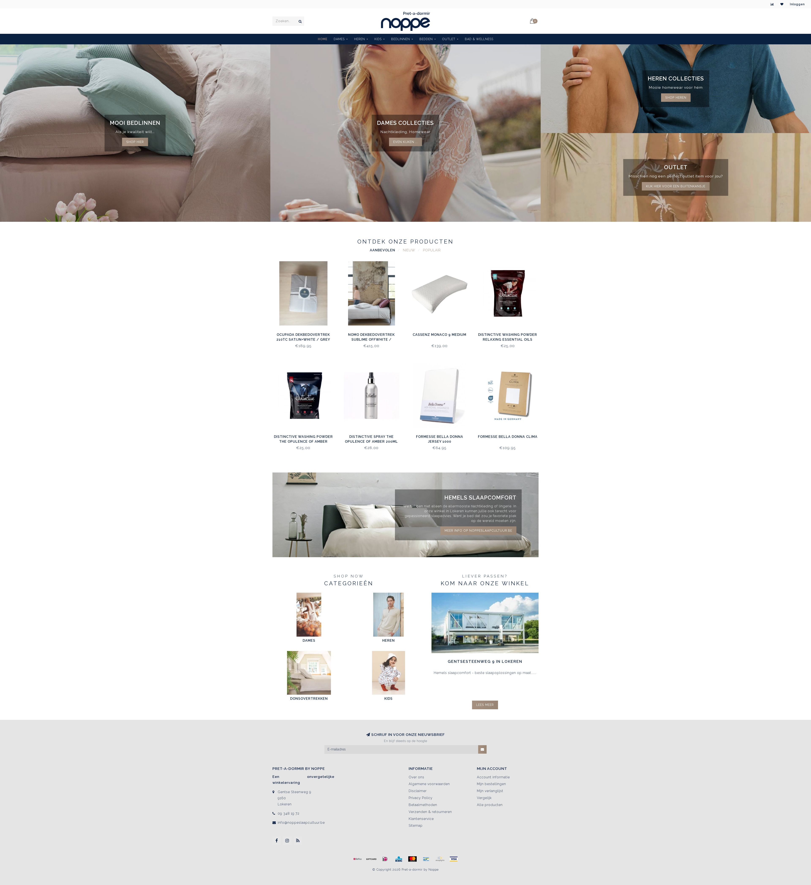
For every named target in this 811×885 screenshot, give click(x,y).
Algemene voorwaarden (429, 784)
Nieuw (409, 250)
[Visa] (453, 859)
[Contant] (371, 859)
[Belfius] (357, 859)
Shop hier (135, 142)
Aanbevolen (382, 250)
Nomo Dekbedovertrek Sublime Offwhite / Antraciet (371, 339)
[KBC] (398, 859)
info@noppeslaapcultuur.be (301, 823)
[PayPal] (440, 859)
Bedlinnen (400, 39)
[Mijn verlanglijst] (782, 4)
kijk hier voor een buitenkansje (675, 186)
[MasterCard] (412, 859)
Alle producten (490, 805)
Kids (378, 39)
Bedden (426, 39)
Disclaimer (418, 791)
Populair (432, 250)
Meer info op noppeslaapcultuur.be (478, 530)
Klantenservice (421, 819)
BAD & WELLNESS (479, 39)
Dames (339, 39)
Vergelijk (484, 798)
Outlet (448, 39)
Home (322, 39)
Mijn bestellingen (491, 784)
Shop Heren (675, 97)
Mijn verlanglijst (490, 791)
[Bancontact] (426, 859)
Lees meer (485, 705)
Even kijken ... (405, 142)
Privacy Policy (421, 798)
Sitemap (416, 826)
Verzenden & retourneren (430, 812)
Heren (359, 39)
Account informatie (493, 777)
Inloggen (797, 4)
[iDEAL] (385, 859)
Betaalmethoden (423, 805)
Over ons (416, 777)
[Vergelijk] (772, 4)
